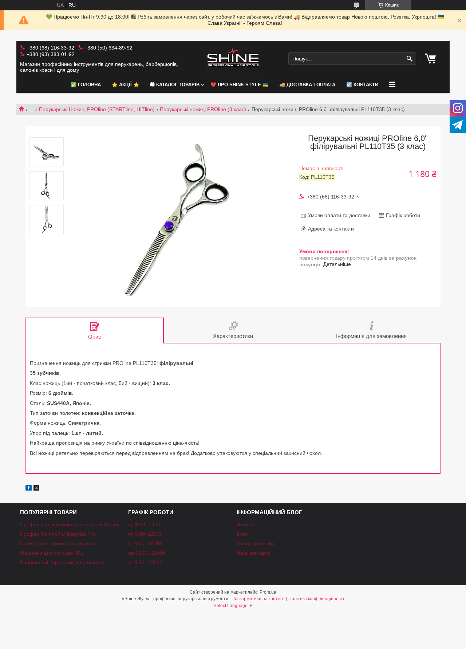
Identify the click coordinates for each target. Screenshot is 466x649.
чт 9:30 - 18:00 (145, 562)
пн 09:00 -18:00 (146, 553)
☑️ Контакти (362, 84)
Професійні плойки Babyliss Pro (57, 534)
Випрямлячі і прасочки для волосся (62, 562)
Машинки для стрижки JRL (51, 553)
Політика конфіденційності (316, 598)
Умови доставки (255, 543)
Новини (245, 524)
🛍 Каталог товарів (175, 84)
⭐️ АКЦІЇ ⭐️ (125, 84)
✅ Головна (86, 84)
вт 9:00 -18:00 (144, 543)
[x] (36, 489)
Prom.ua (268, 592)
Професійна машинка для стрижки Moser (69, 524)
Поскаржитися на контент (258, 598)
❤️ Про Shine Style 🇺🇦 (239, 84)
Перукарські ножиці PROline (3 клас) (203, 109)
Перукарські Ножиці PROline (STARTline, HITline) (97, 109)
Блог (242, 534)
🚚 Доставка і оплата (307, 84)
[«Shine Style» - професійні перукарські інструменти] (233, 58)
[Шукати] (409, 58)
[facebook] (28, 489)
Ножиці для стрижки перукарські (58, 543)
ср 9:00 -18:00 (145, 524)
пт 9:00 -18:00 (144, 534)
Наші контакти (253, 553)
